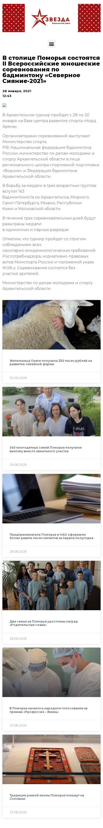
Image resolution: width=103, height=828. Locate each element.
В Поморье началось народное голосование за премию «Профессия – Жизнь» (48, 709)
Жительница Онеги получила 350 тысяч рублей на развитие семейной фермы (51, 362)
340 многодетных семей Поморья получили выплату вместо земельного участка (46, 449)
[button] (52, 44)
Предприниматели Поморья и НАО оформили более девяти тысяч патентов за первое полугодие (51, 536)
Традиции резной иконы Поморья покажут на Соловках (47, 797)
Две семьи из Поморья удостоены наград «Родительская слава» (44, 623)
